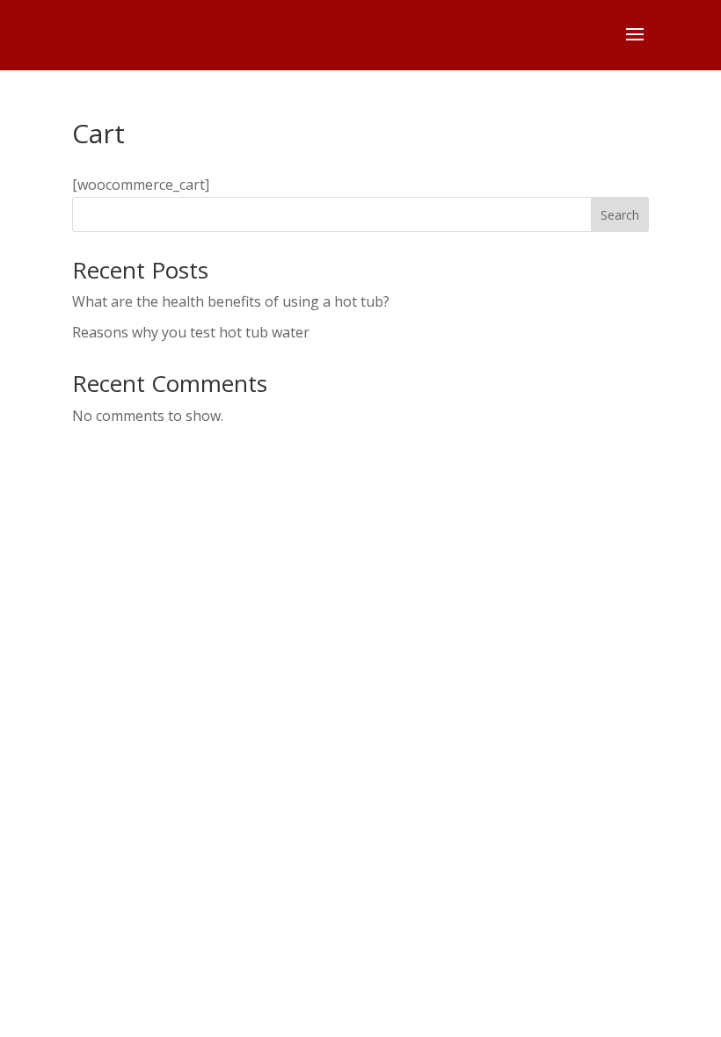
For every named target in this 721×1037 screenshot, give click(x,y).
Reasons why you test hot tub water (191, 332)
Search (620, 215)
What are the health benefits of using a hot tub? (231, 301)
